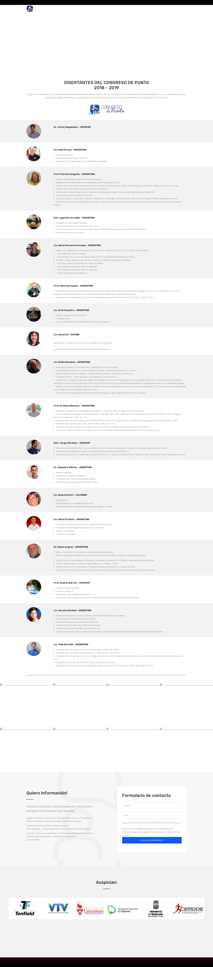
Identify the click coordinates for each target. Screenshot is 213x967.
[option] (25, 909)
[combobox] (151, 832)
